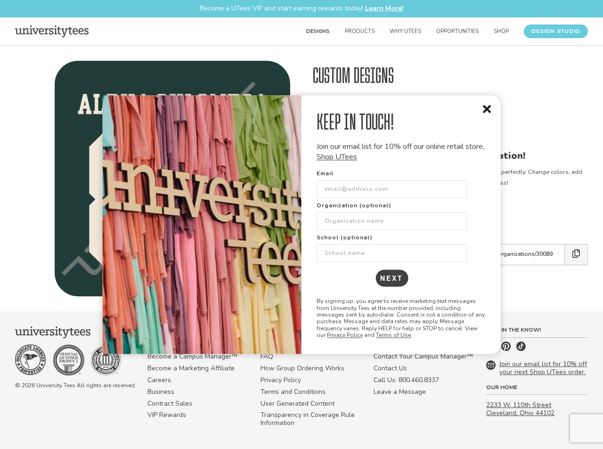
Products (360, 31)
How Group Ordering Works (302, 368)
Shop (501, 31)
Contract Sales (169, 403)
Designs (318, 31)
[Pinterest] (507, 348)
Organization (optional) (354, 206)
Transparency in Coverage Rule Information (308, 418)
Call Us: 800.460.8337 (406, 380)
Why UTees (405, 31)
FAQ (267, 356)
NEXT (391, 278)
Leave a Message (400, 391)
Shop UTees (337, 157)
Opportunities (457, 31)
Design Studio (555, 31)
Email (325, 174)
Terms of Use (393, 335)
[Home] (52, 31)
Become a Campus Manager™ (192, 356)
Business (160, 391)
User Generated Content (297, 403)
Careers (159, 380)
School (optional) (345, 238)
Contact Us (390, 368)
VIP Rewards (166, 414)
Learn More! (384, 8)
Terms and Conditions (293, 391)
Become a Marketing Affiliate (191, 368)
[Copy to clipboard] (576, 254)
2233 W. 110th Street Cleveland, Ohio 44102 (520, 408)
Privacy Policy (345, 335)
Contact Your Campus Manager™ (423, 356)
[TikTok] (521, 348)
